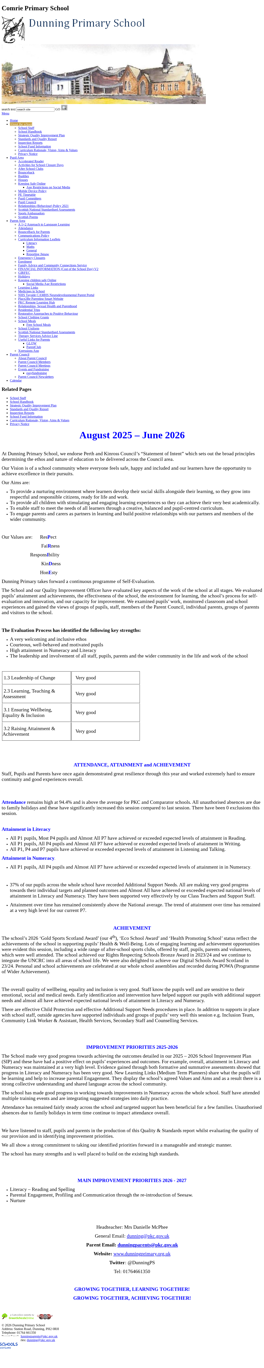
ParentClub (33, 347)
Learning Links (28, 287)
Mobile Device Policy (32, 191)
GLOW (31, 343)
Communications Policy (33, 235)
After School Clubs (30, 168)
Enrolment (25, 261)
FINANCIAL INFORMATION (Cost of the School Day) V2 (58, 269)
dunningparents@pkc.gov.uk (39, 1336)
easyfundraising (36, 373)
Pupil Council (27, 202)
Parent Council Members (34, 362)
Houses (23, 180)
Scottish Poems (28, 217)
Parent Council (19, 354)
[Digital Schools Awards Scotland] (27, 1364)
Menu (5, 113)
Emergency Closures (31, 258)
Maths (30, 246)
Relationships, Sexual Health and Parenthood (47, 306)
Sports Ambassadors (31, 213)
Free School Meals (38, 324)
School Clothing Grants (33, 317)
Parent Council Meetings (34, 365)
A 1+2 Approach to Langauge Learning (44, 224)
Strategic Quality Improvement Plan (41, 135)
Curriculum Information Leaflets (39, 239)
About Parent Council (32, 358)
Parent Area (17, 220)
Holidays (24, 276)
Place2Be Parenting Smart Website (40, 298)
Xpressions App (28, 350)
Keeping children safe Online (37, 280)
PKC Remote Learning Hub (36, 302)
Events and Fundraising (33, 369)
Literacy (31, 243)
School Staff (26, 128)
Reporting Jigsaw (37, 254)
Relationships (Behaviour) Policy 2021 (43, 206)
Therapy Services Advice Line (38, 336)
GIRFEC (24, 272)
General (31, 250)
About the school (21, 124)
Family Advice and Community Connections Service (52, 265)
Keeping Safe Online (32, 183)
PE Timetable (27, 194)
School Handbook (30, 131)
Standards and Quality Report (37, 139)
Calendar (16, 380)
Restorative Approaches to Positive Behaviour (48, 313)
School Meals (27, 321)
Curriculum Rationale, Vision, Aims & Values (48, 150)
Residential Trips (29, 310)
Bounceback (26, 172)
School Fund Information (34, 146)
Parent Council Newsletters (36, 376)
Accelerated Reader (31, 161)
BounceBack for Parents (34, 232)
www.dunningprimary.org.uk (142, 1253)
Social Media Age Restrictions (46, 284)
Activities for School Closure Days (41, 165)
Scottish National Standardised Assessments (46, 209)
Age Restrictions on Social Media (48, 187)
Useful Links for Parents (34, 339)
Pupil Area (17, 157)
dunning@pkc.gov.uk (148, 1236)
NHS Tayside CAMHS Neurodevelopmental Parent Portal (56, 295)
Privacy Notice (28, 154)
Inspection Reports (30, 142)
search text (8, 109)
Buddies (23, 176)
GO (57, 109)
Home (14, 120)
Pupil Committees (29, 198)
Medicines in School (31, 291)
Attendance (25, 228)
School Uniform (28, 328)
